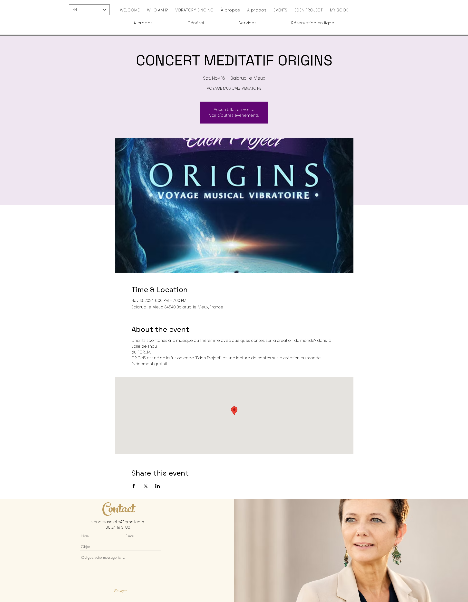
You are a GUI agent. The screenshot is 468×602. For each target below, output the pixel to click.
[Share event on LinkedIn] (157, 486)
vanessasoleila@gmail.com (117, 522)
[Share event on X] (145, 486)
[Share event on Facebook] (133, 486)
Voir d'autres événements (234, 115)
